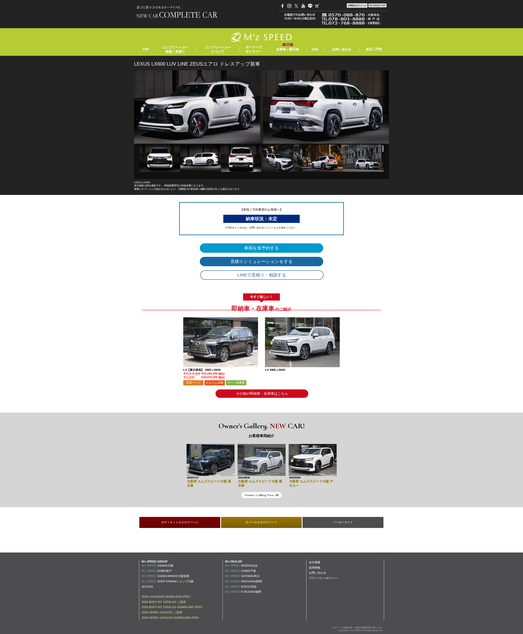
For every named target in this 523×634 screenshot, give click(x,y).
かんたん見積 (214, 382)
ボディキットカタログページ (179, 522)
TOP (145, 49)
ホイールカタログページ (261, 522)
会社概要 (314, 562)
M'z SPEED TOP (377, 5)
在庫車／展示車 (287, 49)
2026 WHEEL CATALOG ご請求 (162, 612)
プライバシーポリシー (323, 578)
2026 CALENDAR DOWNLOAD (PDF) (166, 596)
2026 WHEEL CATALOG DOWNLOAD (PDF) (170, 617)
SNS (315, 49)
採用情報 (314, 567)
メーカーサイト (343, 522)
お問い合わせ (341, 49)
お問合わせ (357, 5)
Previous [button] (136, 156)
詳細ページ (193, 382)
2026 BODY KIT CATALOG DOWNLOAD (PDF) (172, 607)
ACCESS (147, 586)
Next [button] (386, 156)
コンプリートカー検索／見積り (175, 49)
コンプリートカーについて (218, 49)
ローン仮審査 (236, 382)
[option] (160, 158)
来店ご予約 (374, 49)
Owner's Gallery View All (261, 495)
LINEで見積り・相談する (261, 275)
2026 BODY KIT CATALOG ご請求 (164, 602)
